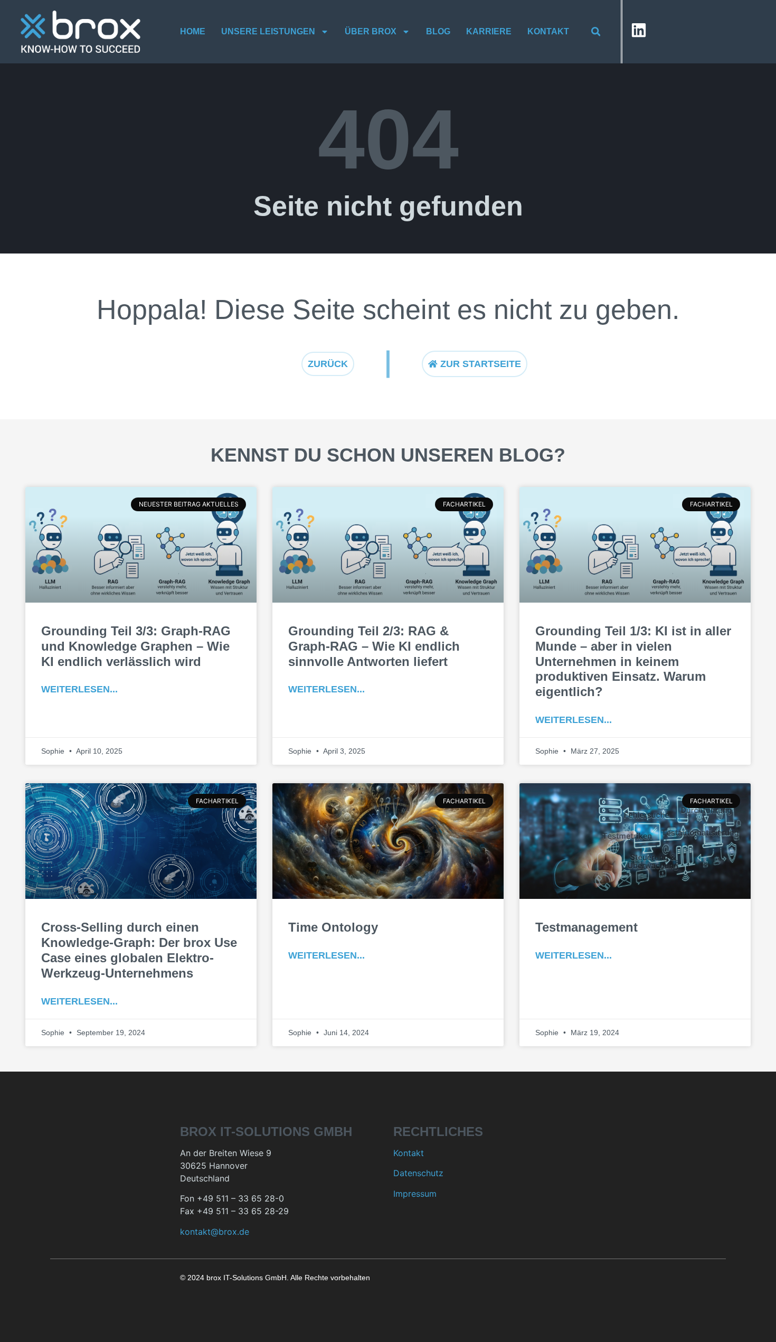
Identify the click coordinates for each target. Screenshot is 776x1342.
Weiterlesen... (79, 689)
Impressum (415, 1193)
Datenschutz (418, 1173)
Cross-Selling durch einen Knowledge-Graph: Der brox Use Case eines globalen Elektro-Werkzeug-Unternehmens (139, 950)
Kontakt (548, 31)
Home (192, 31)
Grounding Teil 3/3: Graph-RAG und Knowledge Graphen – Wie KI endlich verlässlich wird (136, 646)
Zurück (328, 364)
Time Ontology (333, 927)
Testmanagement (586, 927)
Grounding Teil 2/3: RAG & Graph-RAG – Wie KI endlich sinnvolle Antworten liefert (374, 646)
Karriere (489, 31)
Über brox (370, 31)
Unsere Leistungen (268, 31)
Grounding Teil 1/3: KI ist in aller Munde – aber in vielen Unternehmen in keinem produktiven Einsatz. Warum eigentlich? (633, 661)
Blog (438, 31)
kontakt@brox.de (214, 1231)
